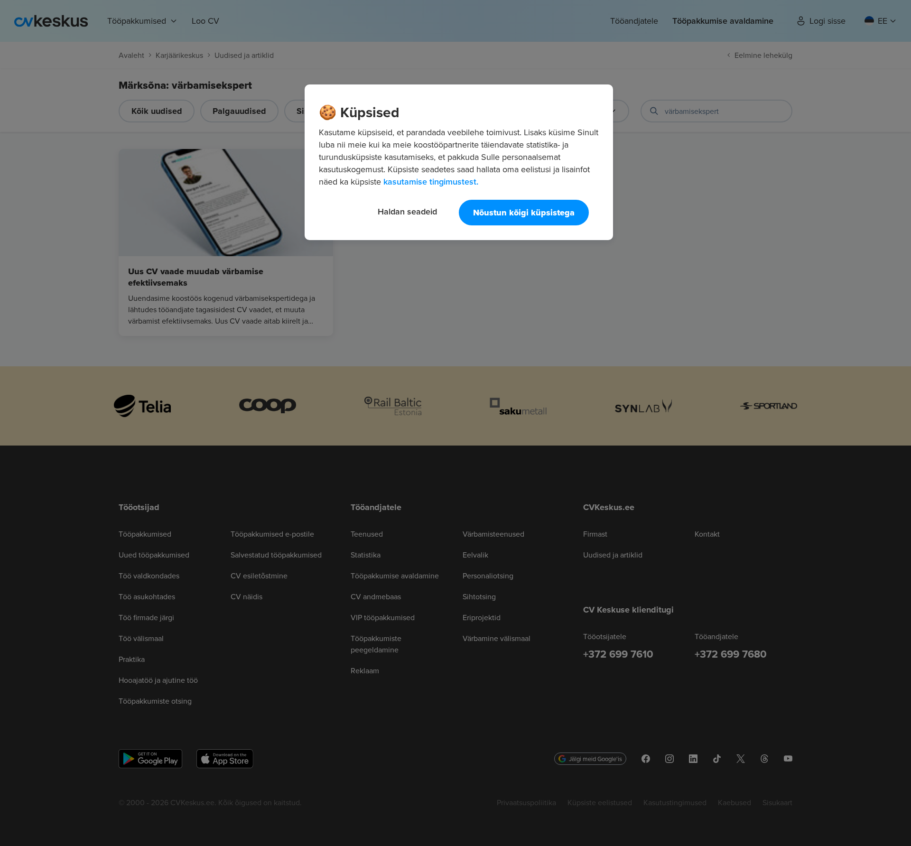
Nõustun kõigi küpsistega (524, 212)
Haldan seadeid (407, 211)
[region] (459, 162)
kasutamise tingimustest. (430, 181)
